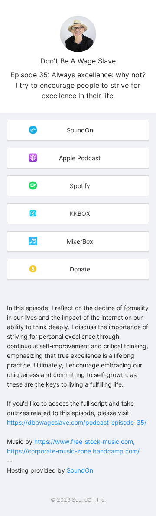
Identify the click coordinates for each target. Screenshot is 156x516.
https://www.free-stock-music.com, (84, 441)
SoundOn (80, 470)
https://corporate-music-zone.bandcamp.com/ (73, 451)
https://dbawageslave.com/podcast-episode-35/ (76, 422)
